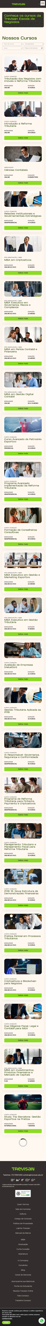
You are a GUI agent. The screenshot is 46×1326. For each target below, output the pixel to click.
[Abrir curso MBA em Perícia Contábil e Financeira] (23, 335)
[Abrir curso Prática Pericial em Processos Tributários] (23, 922)
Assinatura (23, 1254)
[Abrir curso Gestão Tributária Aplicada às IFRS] (23, 695)
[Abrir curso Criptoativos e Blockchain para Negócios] (23, 967)
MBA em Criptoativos (17, 260)
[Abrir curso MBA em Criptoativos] (23, 244)
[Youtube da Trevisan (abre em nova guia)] (27, 1180)
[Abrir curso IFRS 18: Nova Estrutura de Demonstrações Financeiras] (23, 877)
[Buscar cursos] (42, 48)
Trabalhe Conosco (23, 1300)
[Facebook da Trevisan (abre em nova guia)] (22, 1180)
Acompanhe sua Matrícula (23, 1281)
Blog (23, 1270)
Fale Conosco (23, 1296)
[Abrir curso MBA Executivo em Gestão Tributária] (23, 605)
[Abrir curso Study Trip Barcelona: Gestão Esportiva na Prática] (23, 1102)
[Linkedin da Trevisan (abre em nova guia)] (18, 1180)
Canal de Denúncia (23, 1275)
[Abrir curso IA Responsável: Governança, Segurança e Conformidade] (23, 740)
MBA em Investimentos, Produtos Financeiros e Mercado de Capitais (19, 1072)
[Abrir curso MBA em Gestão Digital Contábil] (23, 380)
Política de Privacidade (23, 1223)
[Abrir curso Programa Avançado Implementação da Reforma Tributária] (23, 470)
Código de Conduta (23, 1219)
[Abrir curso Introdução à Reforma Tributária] (23, 109)
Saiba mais (23, 93)
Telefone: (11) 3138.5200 (13, 1175)
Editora (23, 1214)
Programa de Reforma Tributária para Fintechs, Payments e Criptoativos (20, 801)
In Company (23, 1260)
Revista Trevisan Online (23, 1291)
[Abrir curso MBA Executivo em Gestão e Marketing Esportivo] (23, 560)
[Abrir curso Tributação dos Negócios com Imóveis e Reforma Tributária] (23, 64)
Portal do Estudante (23, 1286)
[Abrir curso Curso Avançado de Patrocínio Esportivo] (23, 425)
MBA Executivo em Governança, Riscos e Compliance (17, 305)
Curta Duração (23, 1249)
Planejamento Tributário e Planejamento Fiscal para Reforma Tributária (20, 847)
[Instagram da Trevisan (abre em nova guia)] (13, 1180)
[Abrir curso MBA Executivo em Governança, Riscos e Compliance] (23, 289)
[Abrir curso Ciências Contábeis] (23, 154)
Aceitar (6, 1322)
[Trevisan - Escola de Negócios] (18, 4)
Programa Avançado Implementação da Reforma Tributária (21, 485)
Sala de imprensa (23, 1209)
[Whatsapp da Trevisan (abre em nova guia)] (33, 1180)
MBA (23, 1239)
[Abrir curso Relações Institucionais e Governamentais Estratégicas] (23, 199)
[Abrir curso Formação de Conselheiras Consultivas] (23, 516)
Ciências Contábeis (16, 170)
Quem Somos (23, 1204)
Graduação (23, 1244)
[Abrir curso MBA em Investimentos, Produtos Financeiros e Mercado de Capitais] (23, 1057)
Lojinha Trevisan (23, 1228)
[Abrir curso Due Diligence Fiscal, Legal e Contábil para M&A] (23, 1012)
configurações (7, 1318)
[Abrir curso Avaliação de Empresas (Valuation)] (23, 650)
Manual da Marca (23, 1233)
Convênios (23, 1265)
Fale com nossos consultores (42, 1321)
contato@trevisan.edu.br (33, 1175)
